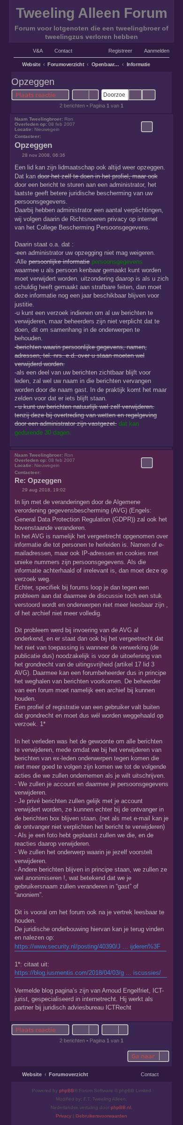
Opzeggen (32, 82)
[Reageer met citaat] (147, 126)
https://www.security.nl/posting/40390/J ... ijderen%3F (87, 946)
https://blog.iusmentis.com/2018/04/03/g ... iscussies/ (88, 972)
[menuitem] (33, 50)
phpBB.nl (121, 1107)
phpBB (66, 1090)
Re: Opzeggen (38, 480)
